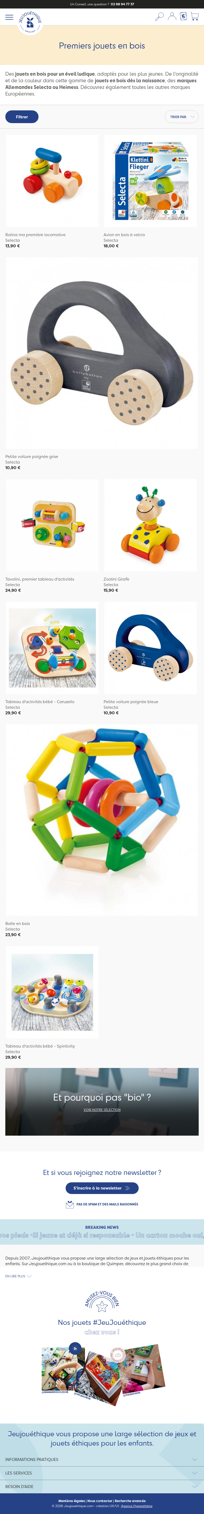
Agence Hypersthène (136, 1506)
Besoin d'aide (19, 1486)
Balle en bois (17, 923)
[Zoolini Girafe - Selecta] (150, 526)
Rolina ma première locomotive (35, 234)
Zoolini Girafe (116, 579)
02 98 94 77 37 (122, 4)
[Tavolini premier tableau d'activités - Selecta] (52, 526)
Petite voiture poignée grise (31, 456)
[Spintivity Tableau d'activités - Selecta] (52, 993)
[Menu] (8, 16)
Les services (18, 1473)
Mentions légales (71, 1501)
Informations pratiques (31, 1459)
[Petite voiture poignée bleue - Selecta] (150, 648)
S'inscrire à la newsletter (98, 1188)
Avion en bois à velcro (124, 234)
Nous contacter (99, 1501)
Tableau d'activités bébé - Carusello (39, 701)
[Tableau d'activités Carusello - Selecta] (52, 648)
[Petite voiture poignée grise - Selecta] (102, 353)
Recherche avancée (130, 1501)
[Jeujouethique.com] (30, 34)
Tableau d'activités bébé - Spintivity (40, 1046)
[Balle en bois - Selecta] (102, 820)
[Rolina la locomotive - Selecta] (52, 181)
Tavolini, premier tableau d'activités (39, 579)
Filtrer (22, 117)
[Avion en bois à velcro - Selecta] (150, 181)
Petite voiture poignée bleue (131, 701)
